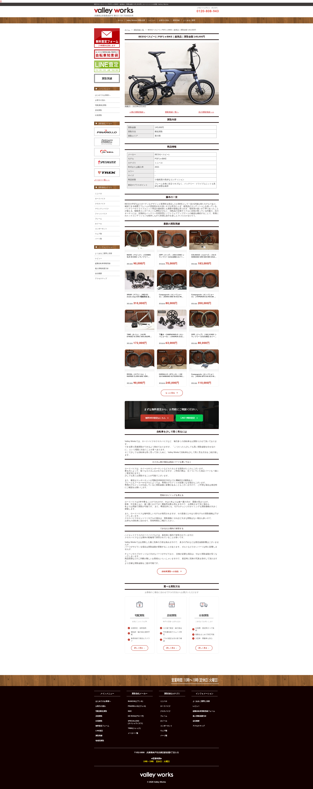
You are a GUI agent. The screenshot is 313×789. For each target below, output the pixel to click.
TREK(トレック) (134, 728)
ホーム (120, 20)
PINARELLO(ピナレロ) (137, 706)
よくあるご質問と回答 (103, 253)
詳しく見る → (139, 648)
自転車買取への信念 (170, 571)
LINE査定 (99, 731)
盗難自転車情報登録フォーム (204, 711)
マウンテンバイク (102, 209)
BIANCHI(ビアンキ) (135, 701)
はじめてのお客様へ (102, 95)
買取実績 (176, 20)
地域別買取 (99, 741)
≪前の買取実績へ (137, 112)
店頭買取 (98, 110)
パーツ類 (98, 239)
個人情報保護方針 (102, 268)
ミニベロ (98, 194)
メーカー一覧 (133, 733)
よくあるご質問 (189, 20)
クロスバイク (100, 204)
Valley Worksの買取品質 (136, 20)
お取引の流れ (164, 20)
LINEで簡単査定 (188, 418)
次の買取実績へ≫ (206, 112)
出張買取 (98, 115)
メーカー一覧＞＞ (102, 180)
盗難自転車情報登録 (102, 263)
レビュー (152, 20)
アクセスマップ (101, 278)
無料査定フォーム (102, 726)
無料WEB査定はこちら (155, 418)
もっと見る (170, 393)
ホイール (98, 224)
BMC (130, 711)
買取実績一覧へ (172, 112)
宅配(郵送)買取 (100, 105)
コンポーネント (101, 229)
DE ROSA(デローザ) (136, 716)
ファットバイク (101, 214)
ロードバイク (100, 199)
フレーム (98, 219)
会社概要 (98, 273)
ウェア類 (98, 234)
